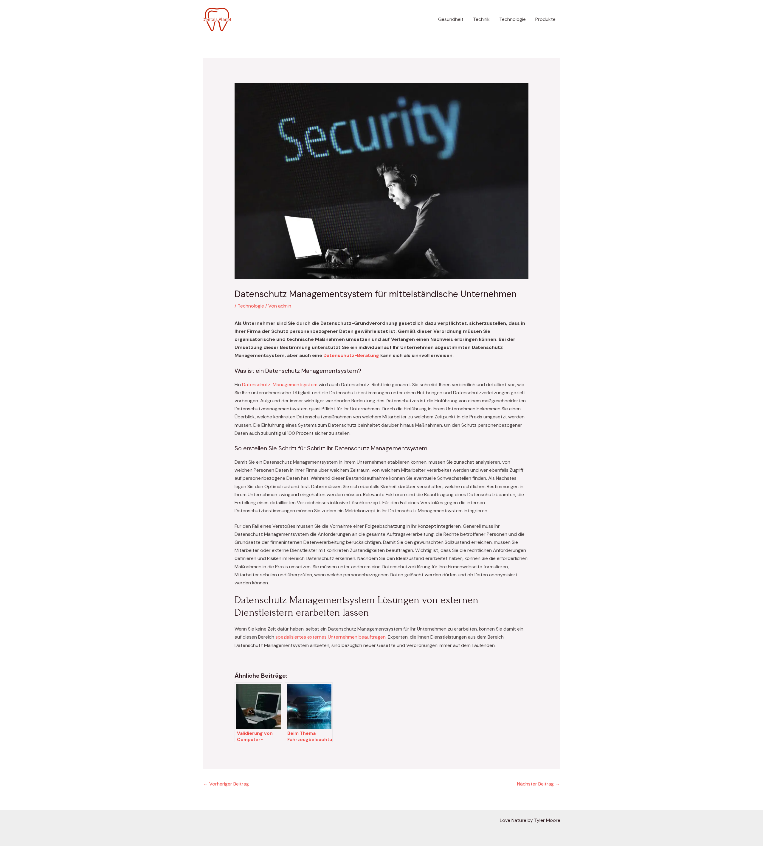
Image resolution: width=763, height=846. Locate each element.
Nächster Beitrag (538, 784)
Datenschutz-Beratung (351, 355)
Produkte (545, 19)
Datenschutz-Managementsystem (279, 384)
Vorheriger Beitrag (226, 784)
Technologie (512, 19)
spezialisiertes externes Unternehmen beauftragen (330, 637)
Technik (481, 19)
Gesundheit (450, 19)
